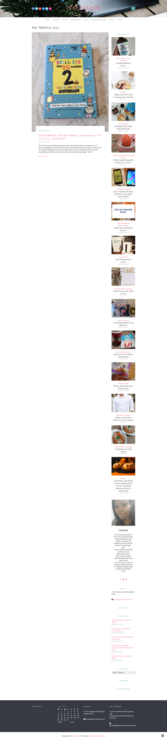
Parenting (127, 189)
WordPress (75, 736)
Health (64, 20)
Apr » (73, 722)
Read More (43, 156)
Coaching (119, 189)
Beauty (112, 20)
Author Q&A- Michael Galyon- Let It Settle (123, 638)
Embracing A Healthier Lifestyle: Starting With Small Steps (122, 647)
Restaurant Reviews (98, 20)
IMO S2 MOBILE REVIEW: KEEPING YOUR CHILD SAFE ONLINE (123, 194)
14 (58, 716)
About (47, 20)
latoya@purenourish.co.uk (123, 599)
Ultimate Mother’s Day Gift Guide (122, 621)
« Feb (60, 722)
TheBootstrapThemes (97, 736)
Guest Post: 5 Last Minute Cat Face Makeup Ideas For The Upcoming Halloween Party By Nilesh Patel (123, 486)
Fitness (120, 384)
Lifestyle (56, 20)
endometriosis (118, 156)
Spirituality (128, 289)
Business (120, 415)
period (126, 156)
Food (86, 20)
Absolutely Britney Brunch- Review (122, 657)
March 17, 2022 (45, 142)
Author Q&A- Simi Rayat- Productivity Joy (121, 630)
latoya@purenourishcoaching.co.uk (122, 725)
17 (68, 716)
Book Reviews (44, 131)
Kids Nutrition (76, 20)
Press (120, 20)
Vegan (126, 226)
